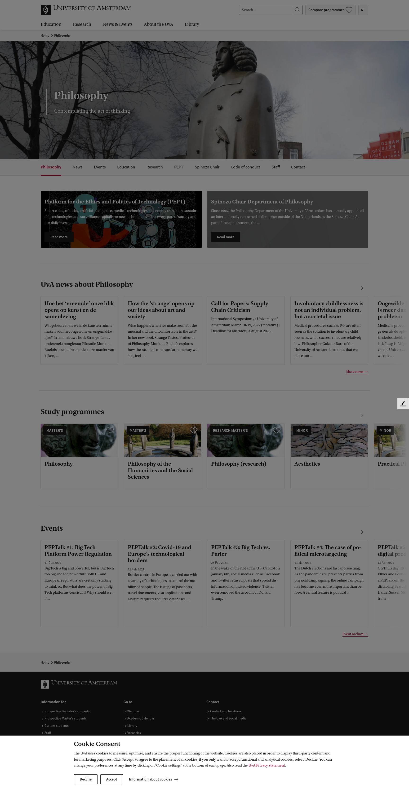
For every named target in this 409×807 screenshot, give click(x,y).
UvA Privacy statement (267, 765)
